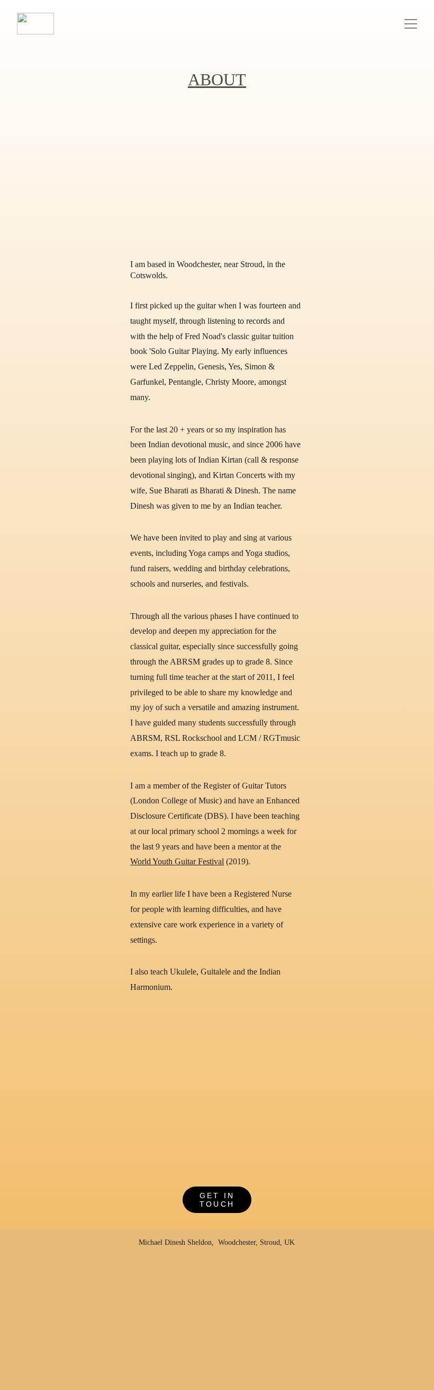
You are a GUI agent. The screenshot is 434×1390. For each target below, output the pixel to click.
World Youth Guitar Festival (177, 861)
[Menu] (410, 24)
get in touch (217, 1199)
